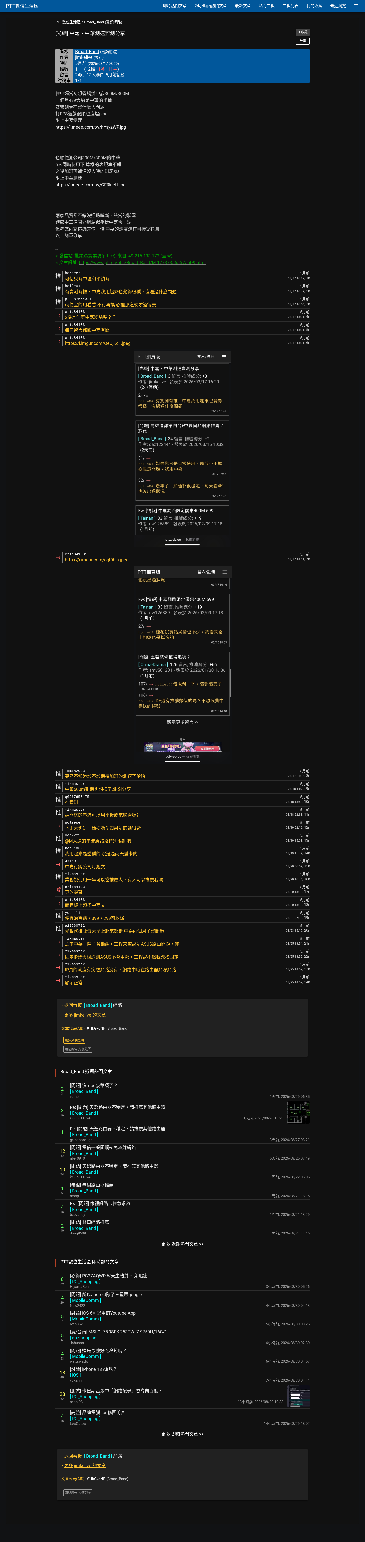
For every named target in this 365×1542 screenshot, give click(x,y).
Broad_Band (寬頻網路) (103, 22)
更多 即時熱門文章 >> (182, 1434)
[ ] (84, 1091)
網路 (91, 1005)
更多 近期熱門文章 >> (182, 1244)
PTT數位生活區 (68, 22)
